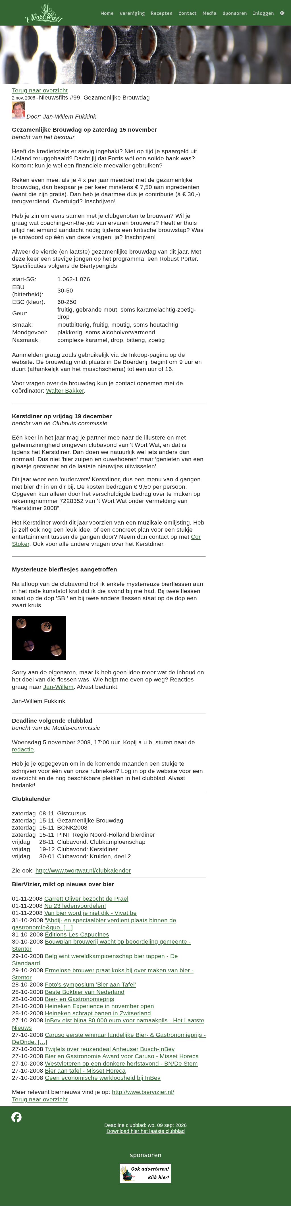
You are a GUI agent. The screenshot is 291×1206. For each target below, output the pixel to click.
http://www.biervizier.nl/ (143, 1092)
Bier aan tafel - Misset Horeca (85, 1070)
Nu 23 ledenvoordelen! (75, 905)
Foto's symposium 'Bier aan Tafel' (90, 984)
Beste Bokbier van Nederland (84, 992)
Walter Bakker (65, 390)
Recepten (161, 13)
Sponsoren (235, 13)
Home (107, 13)
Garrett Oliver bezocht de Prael (86, 898)
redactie (23, 749)
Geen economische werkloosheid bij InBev (103, 1077)
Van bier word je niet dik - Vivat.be (90, 912)
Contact (187, 13)
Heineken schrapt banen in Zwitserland (98, 1013)
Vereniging (132, 13)
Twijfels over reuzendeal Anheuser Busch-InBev (110, 1049)
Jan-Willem (58, 686)
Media (210, 13)
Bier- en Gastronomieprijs (79, 999)
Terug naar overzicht (40, 90)
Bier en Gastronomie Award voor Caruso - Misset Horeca (122, 1056)
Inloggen (263, 13)
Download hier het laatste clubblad (146, 1131)
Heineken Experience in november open (99, 1006)
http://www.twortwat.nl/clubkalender (83, 870)
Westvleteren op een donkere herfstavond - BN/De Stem (121, 1063)
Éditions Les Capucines (77, 934)
